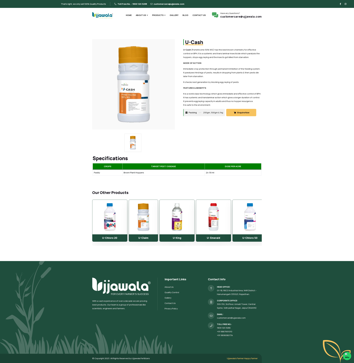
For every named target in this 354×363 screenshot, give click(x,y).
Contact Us (199, 15)
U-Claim (143, 237)
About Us (141, 15)
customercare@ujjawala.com (168, 3)
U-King (177, 237)
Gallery (174, 15)
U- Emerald (213, 237)
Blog (185, 15)
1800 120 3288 (224, 327)
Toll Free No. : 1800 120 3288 (132, 3)
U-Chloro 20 (109, 237)
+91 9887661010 (224, 331)
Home (129, 15)
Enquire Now (242, 112)
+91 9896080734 (225, 335)
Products (158, 15)
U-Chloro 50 (249, 237)
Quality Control (172, 292)
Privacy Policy (171, 308)
